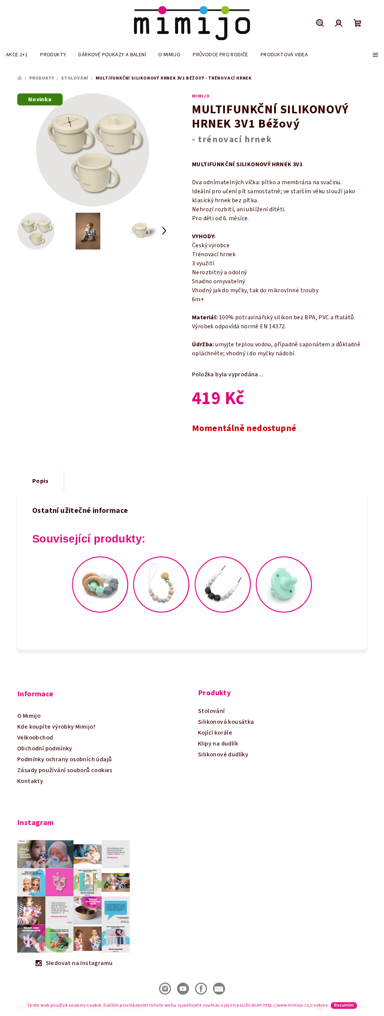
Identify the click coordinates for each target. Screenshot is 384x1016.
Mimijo (201, 96)
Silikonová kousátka (226, 722)
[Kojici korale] (223, 584)
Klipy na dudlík (218, 743)
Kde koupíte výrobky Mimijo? (56, 727)
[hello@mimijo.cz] (219, 988)
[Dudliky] (284, 584)
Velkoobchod (35, 737)
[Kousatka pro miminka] (100, 584)
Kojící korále (215, 733)
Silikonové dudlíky (223, 754)
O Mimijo (28, 716)
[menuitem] (17, 54)
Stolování (211, 711)
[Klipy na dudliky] (161, 584)
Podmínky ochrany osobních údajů (64, 759)
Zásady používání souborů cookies (64, 770)
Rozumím (344, 1005)
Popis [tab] (40, 481)
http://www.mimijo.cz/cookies (295, 1005)
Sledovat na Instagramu (79, 963)
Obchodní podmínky (44, 748)
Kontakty (30, 781)
